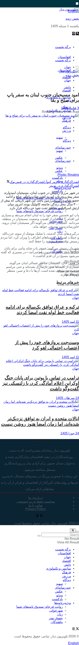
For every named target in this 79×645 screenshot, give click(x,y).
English (73, 643)
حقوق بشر (56, 618)
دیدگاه (67, 140)
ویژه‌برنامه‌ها (62, 603)
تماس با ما (36, 505)
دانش (67, 564)
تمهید (59, 137)
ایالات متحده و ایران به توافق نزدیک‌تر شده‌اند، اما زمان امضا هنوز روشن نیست (40, 421)
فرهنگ (66, 120)
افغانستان (64, 553)
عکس (59, 157)
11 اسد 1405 (70, 321)
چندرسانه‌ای (63, 147)
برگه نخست (63, 47)
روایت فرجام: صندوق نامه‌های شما (39, 211)
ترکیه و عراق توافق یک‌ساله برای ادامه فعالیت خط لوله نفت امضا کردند (42, 309)
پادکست (57, 599)
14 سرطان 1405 (67, 398)
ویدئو (59, 595)
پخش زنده (72, 18)
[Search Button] (39, 535)
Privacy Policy (35, 509)
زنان (60, 231)
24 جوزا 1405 (69, 433)
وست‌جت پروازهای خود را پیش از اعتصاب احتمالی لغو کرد (47, 345)
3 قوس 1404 (70, 108)
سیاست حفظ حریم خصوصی (35, 501)
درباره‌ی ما (35, 497)
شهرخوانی (56, 610)
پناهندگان (57, 622)
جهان (67, 80)
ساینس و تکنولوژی (58, 568)
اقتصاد (66, 90)
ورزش (66, 130)
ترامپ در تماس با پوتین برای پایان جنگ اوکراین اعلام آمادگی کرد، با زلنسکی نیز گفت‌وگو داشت (40, 383)
